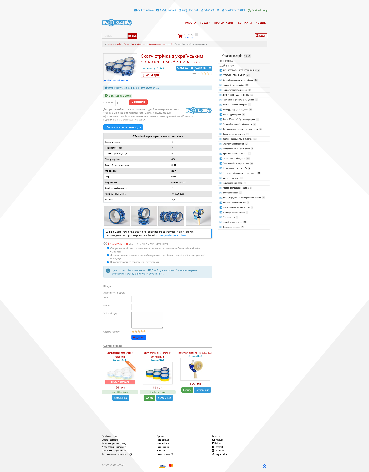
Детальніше (120, 397)
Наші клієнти (163, 443)
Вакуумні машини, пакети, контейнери (240, 80)
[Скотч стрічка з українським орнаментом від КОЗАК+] (117, 215)
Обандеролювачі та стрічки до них (238, 148)
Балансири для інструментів (235, 212)
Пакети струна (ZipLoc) (233, 114)
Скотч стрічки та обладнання (236, 158)
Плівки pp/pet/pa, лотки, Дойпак (237, 109)
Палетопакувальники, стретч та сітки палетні (242, 129)
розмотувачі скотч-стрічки (171, 235)
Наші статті (162, 450)
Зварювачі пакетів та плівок (235, 84)
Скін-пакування (230, 217)
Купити (149, 397)
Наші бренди (163, 439)
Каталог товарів (236, 55)
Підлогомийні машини (233, 226)
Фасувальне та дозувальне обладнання (240, 99)
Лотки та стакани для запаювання (238, 94)
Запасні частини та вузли (234, 222)
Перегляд (188, 37)
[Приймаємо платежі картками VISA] (162, 465)
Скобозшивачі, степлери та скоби (238, 163)
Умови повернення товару (114, 447)
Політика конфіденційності (114, 450)
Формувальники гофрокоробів (236, 168)
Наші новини (163, 447)
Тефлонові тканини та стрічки (235, 202)
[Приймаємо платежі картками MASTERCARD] (171, 465)
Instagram (219, 450)
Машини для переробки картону (237, 187)
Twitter (217, 443)
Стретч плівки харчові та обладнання (239, 124)
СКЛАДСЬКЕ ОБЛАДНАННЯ (236, 75)
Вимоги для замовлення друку (123, 127)
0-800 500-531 (211, 10)
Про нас (160, 436)
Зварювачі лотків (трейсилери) (237, 89)
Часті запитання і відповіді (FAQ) (117, 454)
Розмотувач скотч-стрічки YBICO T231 (195, 352)
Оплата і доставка (110, 439)
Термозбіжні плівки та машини (236, 153)
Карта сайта (221, 454)
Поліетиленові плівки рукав (235, 133)
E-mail (106, 305)
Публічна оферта (109, 436)
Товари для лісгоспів (232, 177)
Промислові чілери (232, 192)
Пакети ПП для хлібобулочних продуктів (240, 119)
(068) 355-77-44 (145, 10)
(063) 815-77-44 (168, 10)
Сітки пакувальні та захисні (235, 143)
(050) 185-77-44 (190, 10)
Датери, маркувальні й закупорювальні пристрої (244, 197)
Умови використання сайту (114, 443)
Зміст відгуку (110, 313)
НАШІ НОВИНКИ (226, 61)
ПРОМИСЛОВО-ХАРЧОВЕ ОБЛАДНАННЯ (241, 70)
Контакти (216, 436)
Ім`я (105, 297)
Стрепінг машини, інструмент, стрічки (239, 138)
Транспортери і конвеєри (234, 182)
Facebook (218, 447)
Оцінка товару (111, 331)
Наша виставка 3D (165, 454)
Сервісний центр (259, 10)
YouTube (219, 439)
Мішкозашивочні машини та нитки (238, 207)
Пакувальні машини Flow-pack (236, 104)
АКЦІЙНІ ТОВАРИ (227, 65)
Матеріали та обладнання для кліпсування (241, 173)
